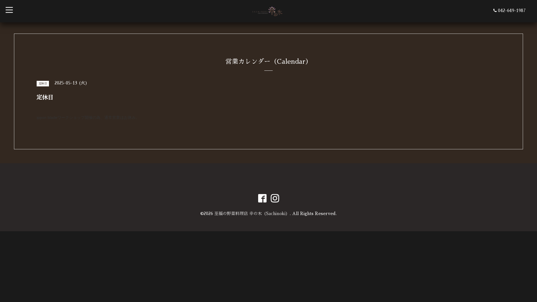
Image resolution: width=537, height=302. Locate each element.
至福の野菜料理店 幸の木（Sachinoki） (252, 213)
